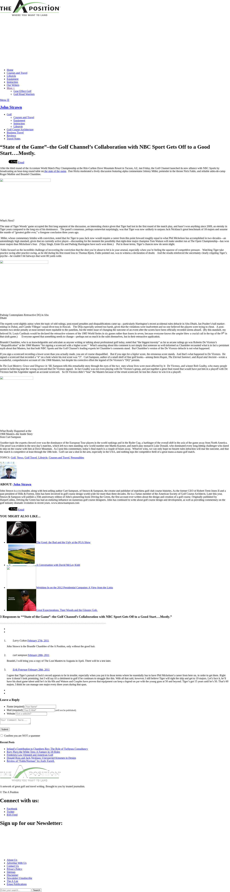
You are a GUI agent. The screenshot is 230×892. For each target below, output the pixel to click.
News (20, 457)
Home (10, 69)
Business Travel (15, 132)
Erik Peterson (20, 669)
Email (21, 162)
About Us (12, 859)
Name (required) (15, 706)
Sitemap (11, 872)
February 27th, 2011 (38, 640)
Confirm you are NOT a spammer (21, 735)
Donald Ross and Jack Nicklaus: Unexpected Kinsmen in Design (41, 757)
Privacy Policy (14, 869)
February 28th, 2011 (38, 655)
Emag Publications (17, 884)
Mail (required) (15, 710)
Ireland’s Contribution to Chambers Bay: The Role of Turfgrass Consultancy (47, 748)
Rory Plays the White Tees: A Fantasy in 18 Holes (33, 751)
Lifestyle (11, 76)
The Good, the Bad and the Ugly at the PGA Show (63, 542)
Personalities (77, 457)
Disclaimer (12, 875)
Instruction (12, 82)
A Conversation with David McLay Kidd (58, 564)
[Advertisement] (115, 42)
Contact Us (13, 866)
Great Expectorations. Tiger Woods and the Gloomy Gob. (66, 610)
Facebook (12, 808)
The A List (12, 881)
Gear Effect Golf (22, 91)
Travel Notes (13, 138)
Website (11, 713)
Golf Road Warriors (24, 94)
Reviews (11, 135)
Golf (9, 114)
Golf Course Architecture (20, 129)
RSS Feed (12, 814)
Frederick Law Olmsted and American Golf (30, 754)
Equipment (12, 79)
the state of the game (55, 171)
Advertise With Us (16, 862)
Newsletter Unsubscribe (19, 878)
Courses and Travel (17, 72)
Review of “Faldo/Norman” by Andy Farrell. (31, 761)
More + (11, 88)
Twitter (10, 811)
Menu (4, 100)
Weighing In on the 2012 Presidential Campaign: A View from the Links (74, 587)
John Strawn (11, 107)
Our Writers (13, 85)
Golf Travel (31, 457)
